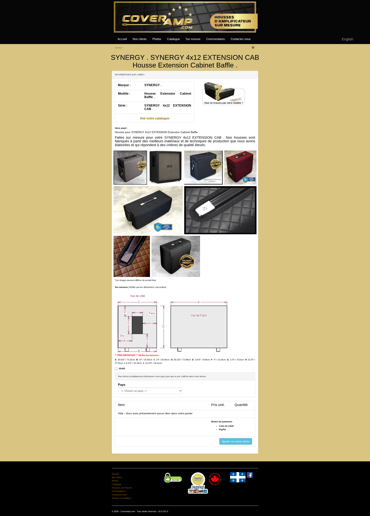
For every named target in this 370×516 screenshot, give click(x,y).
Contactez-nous (241, 39)
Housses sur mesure (122, 488)
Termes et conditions (121, 498)
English (347, 39)
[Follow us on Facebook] (250, 474)
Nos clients (140, 39)
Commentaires (215, 39)
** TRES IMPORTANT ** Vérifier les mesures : (137, 355)
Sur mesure (193, 39)
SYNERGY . (152, 85)
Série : (122, 105)
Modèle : (124, 93)
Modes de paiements (221, 421)
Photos (156, 39)
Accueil (122, 39)
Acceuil (118, 48)
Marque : (124, 85)
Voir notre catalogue (154, 118)
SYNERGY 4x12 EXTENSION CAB (167, 107)
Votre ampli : (121, 128)
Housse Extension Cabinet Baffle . (167, 95)
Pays (121, 384)
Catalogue (173, 39)
